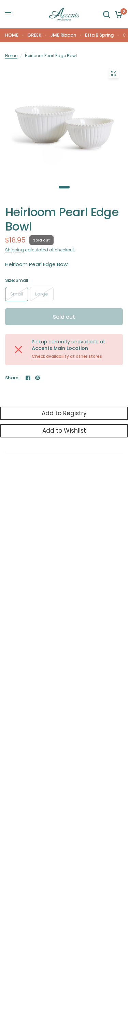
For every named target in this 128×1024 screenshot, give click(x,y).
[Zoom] (114, 73)
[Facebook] (28, 378)
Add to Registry (64, 413)
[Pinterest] (37, 378)
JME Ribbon (63, 35)
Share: (12, 378)
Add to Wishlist (64, 430)
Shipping (14, 250)
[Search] (106, 14)
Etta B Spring (99, 35)
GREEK (34, 35)
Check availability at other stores (67, 356)
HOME (11, 35)
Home (11, 55)
